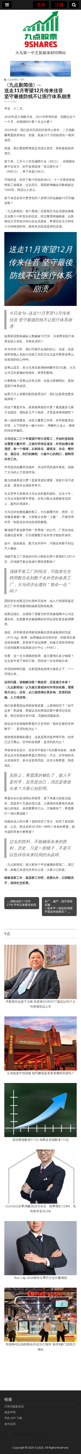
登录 (41, 5)
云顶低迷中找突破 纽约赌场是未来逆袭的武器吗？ (40, 1073)
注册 (59, 5)
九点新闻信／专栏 (16, 79)
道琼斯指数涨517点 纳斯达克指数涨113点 (40, 1140)
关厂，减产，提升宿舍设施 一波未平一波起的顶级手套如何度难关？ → (58, 906)
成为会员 (10, 1424)
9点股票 (39, 1447)
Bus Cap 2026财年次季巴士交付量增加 (40, 1278)
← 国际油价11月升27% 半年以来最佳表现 (21, 903)
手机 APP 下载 (13, 1418)
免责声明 (10, 1412)
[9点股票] (41, 29)
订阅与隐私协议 (14, 1406)
